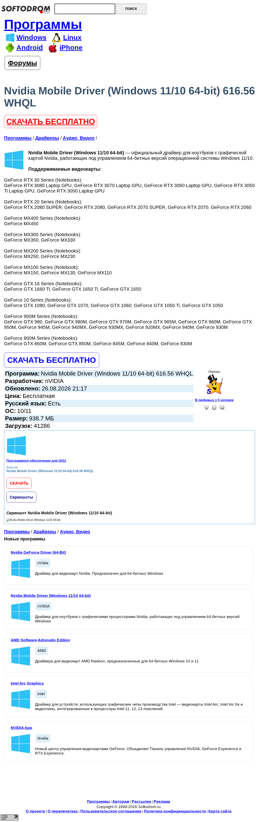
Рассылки (141, 801)
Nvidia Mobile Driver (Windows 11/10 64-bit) (51, 596)
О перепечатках (63, 811)
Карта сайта (219, 811)
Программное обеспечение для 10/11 (36, 460)
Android (29, 47)
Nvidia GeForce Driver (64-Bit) (38, 552)
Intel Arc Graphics (27, 683)
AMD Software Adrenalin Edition (40, 640)
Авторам (120, 801)
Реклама (162, 801)
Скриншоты (21, 497)
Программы (43, 24)
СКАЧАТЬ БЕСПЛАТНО (50, 121)
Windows (31, 37)
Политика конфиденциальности (175, 811)
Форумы (22, 63)
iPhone (71, 47)
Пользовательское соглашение (110, 811)
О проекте (35, 811)
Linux (72, 37)
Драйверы (44, 531)
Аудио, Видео (75, 531)
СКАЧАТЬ (19, 483)
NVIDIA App (21, 728)
